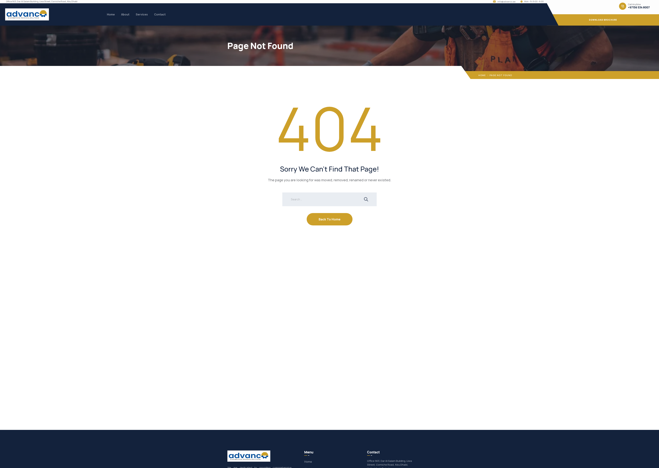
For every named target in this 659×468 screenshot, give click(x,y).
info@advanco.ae (506, 1)
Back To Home (329, 219)
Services (142, 14)
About (125, 14)
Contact (160, 14)
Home (111, 14)
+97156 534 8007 (639, 7)
